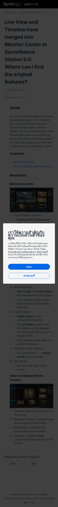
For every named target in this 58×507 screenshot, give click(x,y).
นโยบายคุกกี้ (42, 252)
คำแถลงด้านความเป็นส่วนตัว (20, 252)
